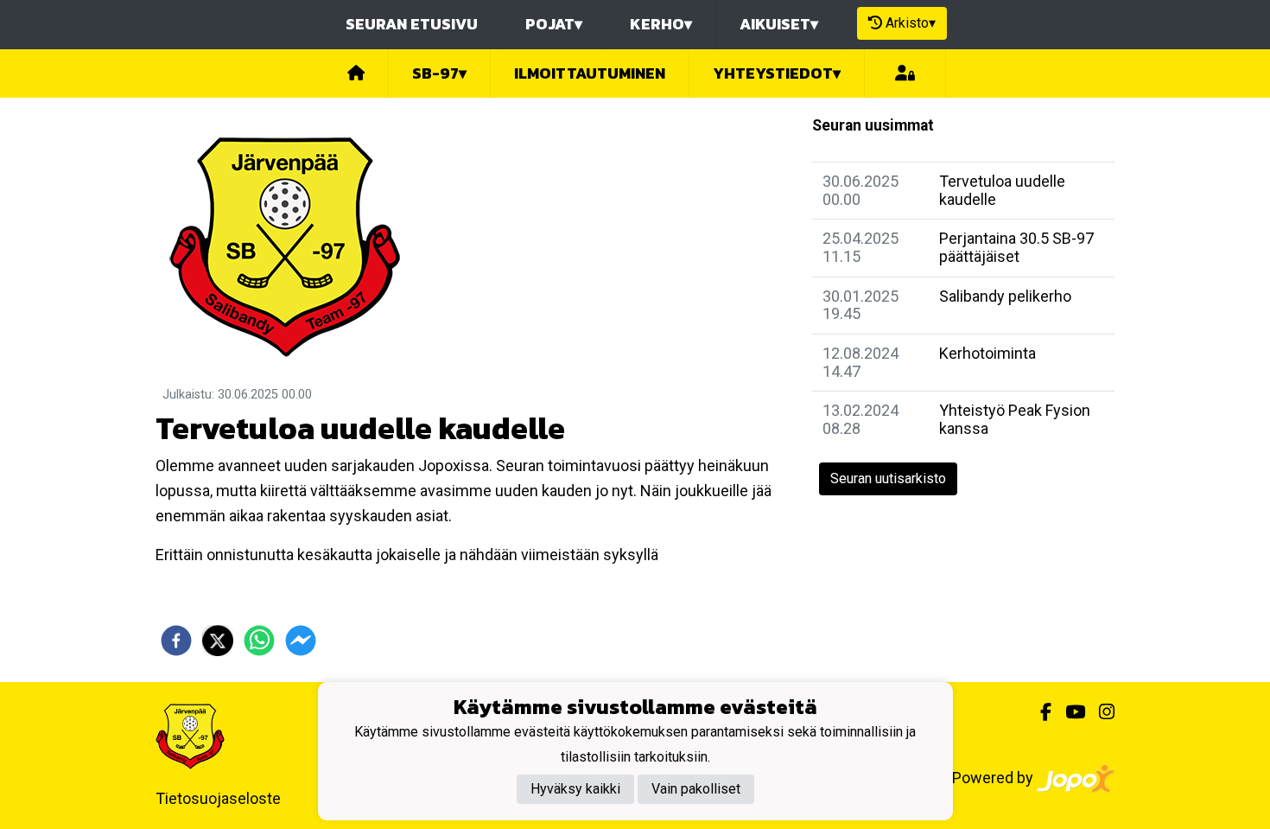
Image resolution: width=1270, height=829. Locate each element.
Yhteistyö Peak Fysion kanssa (1014, 419)
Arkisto (911, 23)
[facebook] (176, 640)
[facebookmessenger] (300, 640)
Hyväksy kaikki (575, 789)
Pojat (553, 23)
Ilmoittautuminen (589, 73)
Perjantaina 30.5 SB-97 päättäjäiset (1016, 247)
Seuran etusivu (412, 23)
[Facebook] (1038, 712)
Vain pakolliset (695, 789)
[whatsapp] (259, 640)
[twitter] (217, 640)
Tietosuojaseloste (218, 798)
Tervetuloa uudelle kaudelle (1002, 190)
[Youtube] (1068, 712)
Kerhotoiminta (987, 353)
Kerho (661, 23)
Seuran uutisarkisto (888, 478)
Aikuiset (779, 23)
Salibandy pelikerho (1005, 296)
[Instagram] (1099, 712)
